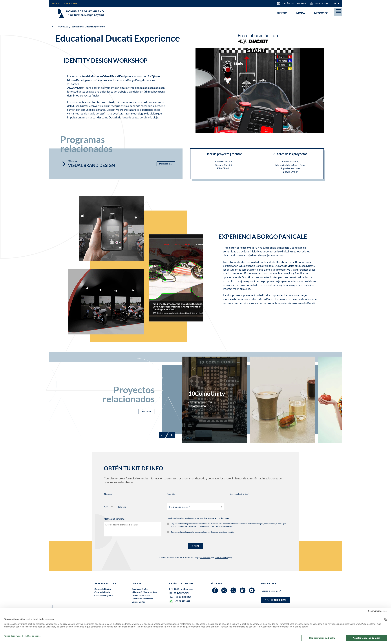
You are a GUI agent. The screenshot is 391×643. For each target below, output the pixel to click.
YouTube (252, 589)
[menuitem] (336, 3)
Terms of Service (221, 557)
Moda (300, 13)
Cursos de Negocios (103, 595)
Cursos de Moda (102, 592)
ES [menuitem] (335, 3)
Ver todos (146, 411)
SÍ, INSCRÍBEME (278, 600)
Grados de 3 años (140, 589)
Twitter (233, 589)
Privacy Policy (205, 557)
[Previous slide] (163, 435)
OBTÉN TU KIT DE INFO (294, 3)
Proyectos (62, 26)
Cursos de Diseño (102, 589)
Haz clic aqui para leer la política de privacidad (185, 518)
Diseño (282, 13)
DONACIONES (70, 3)
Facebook (215, 589)
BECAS (55, 3)
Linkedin (242, 589)
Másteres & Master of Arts (144, 592)
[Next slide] (170, 435)
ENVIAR (195, 546)
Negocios (321, 13)
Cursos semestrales (141, 595)
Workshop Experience (142, 598)
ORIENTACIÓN (321, 3)
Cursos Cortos (138, 601)
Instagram (224, 589)
